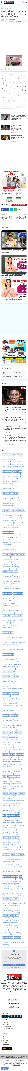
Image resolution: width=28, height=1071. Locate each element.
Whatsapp (15, 209)
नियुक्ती (4, 815)
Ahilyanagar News (19, 456)
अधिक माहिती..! (16, 1065)
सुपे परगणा (5, 930)
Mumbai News (16, 605)
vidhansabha (18, 732)
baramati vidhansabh (8, 486)
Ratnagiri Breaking (7, 678)
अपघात (16, 739)
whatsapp (21, 372)
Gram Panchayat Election (9, 549)
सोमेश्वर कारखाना (18, 935)
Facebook (6, 210)
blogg (17, 508)
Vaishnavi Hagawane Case (9, 730)
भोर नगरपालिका (6, 854)
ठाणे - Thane (6, 1024)
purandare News (7, 674)
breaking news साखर (7, 517)
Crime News (21, 522)
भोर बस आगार (5, 857)
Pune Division (6, 647)
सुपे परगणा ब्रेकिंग (12, 930)
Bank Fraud (21, 466)
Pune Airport (17, 639)
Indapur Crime (6, 556)
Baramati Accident (13, 469)
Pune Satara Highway (8, 652)
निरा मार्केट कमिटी (6, 818)
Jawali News (6, 569)
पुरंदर (14, 830)
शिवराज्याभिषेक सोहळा (7, 910)
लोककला (5, 1040)
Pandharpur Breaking (17, 615)
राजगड (4, 883)
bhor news (5, 503)
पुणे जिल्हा (5, 827)
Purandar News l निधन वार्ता (9, 669)
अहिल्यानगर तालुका (7, 744)
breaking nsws (17, 517)
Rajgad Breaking (16, 674)
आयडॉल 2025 (6, 752)
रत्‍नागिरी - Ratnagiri (8, 1028)
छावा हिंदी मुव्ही (6, 788)
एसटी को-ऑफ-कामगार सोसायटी (9, 769)
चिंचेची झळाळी (17, 781)
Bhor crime (12, 500)
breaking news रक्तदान (17, 515)
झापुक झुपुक (18, 803)
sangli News (6, 686)
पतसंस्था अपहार (6, 822)
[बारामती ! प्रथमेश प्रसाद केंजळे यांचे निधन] (14, 395)
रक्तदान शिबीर (6, 881)
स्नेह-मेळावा (5, 942)
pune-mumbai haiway (8, 654)
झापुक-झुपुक (5, 805)
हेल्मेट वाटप (5, 944)
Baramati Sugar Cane (8, 483)
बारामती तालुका (16, 842)
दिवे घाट (20, 810)
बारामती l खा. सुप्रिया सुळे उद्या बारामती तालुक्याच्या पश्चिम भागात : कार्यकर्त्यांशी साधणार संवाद (13, 275)
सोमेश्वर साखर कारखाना (7, 940)
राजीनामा (17, 883)
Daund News (14, 530)
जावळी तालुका (22, 793)
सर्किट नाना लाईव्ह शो (16, 918)
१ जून (4, 454)
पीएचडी (19, 825)
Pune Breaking (6, 642)
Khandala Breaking (18, 576)
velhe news (5, 732)
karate (16, 571)
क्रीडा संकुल (9, 776)
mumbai (13, 603)
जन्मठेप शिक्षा (13, 788)
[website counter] (11, 1018)
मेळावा (20, 876)
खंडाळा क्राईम (16, 776)
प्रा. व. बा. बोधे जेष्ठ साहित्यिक (13, 835)
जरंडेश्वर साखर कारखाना (7, 791)
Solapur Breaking (7, 700)
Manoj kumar (17, 600)
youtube (21, 376)
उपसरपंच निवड (20, 759)
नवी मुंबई (11, 813)
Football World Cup (7, 539)
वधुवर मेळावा (5, 893)
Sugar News (17, 718)
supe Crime (16, 720)
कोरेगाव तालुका (17, 774)
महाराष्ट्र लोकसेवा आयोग (8, 864)
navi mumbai (6, 613)
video (11, 732)
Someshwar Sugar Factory (9, 705)
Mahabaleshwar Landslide (9, 598)
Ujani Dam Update (17, 725)
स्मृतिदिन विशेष (20, 942)
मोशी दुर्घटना (11, 879)
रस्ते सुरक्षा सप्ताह (14, 881)
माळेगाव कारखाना (6, 866)
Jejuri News (13, 569)
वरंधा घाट (21, 893)
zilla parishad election (8, 739)
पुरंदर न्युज (12, 832)
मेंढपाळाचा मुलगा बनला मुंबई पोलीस (10, 876)
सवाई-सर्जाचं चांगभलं (7, 920)
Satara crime (16, 693)
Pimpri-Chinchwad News (8, 635)
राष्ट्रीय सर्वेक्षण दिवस (18, 888)
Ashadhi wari (19, 461)
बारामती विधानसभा (6, 847)
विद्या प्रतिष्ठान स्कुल (14, 900)
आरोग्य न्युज (17, 752)
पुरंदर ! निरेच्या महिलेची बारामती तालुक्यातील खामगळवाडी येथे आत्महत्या (15, 420)
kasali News (5, 574)
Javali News (6, 564)
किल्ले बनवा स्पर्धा (6, 771)
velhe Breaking (21, 730)
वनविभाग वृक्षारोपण (14, 893)
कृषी (4, 1036)
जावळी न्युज (5, 796)
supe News (5, 722)
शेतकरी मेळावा (17, 910)
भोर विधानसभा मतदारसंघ (8, 859)
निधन (16, 813)
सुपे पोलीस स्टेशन (6, 932)
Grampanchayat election (9, 552)
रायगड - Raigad (7, 1026)
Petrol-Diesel (6, 617)
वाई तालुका (5, 896)
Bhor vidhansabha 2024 (8, 508)
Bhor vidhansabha (7, 505)
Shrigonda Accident (15, 698)
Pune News (19, 649)
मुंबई (12, 871)
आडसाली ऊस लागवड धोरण (8, 749)
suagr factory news (7, 713)
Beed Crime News (7, 493)
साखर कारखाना (14, 922)
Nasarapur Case (7, 610)
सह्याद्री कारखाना (6, 922)
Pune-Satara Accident (8, 657)
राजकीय (20, 881)
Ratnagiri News (17, 678)
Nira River (18, 613)
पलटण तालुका (19, 822)
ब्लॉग (22, 847)
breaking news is (7, 515)
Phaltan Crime (15, 622)
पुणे (23, 825)
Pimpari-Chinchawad (8, 627)
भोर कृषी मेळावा (9, 852)
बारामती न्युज (13, 844)
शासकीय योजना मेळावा (7, 908)
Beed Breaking (17, 491)
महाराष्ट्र (13, 861)
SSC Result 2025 (6, 708)
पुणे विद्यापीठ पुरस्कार (7, 830)
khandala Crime (16, 578)
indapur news (15, 556)
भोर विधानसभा (13, 857)
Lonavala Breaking (18, 593)
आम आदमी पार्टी (19, 749)
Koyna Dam (17, 588)
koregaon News (15, 586)
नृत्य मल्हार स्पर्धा (19, 820)
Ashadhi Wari (6, 464)
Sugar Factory (14, 715)
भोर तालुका (17, 852)
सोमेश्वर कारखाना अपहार (7, 937)
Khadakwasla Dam (14, 574)
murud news (6, 608)
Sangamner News (17, 683)
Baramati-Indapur (7, 491)
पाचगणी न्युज (5, 825)
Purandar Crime (17, 664)
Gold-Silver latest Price (15, 542)
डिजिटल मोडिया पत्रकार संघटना (9, 808)
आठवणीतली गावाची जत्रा (8, 747)
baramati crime (16, 474)
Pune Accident (6, 637)
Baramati (5, 469)
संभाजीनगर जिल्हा (6, 918)
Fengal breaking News (8, 535)
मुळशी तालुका (6, 874)
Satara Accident (7, 691)
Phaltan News (14, 625)
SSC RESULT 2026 (16, 708)
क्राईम (4, 776)
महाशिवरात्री (17, 864)
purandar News (6, 666)
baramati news (6, 481)
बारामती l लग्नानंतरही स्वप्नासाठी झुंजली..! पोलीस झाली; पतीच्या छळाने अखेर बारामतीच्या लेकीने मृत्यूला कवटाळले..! (13, 251)
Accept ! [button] (5, 1068)
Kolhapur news (6, 586)
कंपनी (19, 769)
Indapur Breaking (20, 554)
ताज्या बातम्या (5, 810)
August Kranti (6, 466)
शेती (18, 913)
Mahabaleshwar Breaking (9, 596)
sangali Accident (7, 683)
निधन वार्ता (21, 813)
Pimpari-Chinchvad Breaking (10, 630)
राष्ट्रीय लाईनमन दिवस (7, 888)
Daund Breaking (14, 527)
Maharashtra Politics (7, 600)
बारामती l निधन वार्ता (7, 842)
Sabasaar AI (6, 681)
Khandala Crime (7, 581)
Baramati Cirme (6, 474)
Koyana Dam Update (8, 588)
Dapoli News (6, 527)
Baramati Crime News (17, 478)
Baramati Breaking (7, 471)
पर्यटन (4, 1038)
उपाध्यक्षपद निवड (6, 761)
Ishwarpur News (6, 561)
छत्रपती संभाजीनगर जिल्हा (8, 786)
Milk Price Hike (6, 603)
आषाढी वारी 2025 (19, 754)
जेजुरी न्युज (5, 803)
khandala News (16, 581)
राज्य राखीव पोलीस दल (19, 886)
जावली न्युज (5, 793)
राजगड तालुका (10, 883)
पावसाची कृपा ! (13, 825)
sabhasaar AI (14, 681)
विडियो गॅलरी (6, 1045)
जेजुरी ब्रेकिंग (11, 803)
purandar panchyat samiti (9, 671)
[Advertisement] (14, 38)
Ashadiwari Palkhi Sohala (17, 464)
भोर (3, 852)
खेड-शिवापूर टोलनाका (15, 779)
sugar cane (16, 713)
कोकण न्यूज (16, 1056)
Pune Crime (5, 644)
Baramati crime (16, 476)
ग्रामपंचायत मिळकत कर (7, 781)
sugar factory (6, 715)
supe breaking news (7, 720)
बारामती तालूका (6, 844)
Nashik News (15, 610)
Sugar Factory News (7, 718)
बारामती (17, 839)
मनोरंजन (5, 1042)
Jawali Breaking (6, 566)
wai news (5, 737)
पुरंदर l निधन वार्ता (20, 830)
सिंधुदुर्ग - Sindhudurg (8, 1031)
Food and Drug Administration (10, 537)
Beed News (15, 493)
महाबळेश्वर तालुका (6, 861)
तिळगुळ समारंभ (13, 810)
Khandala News (6, 583)
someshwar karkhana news (9, 703)
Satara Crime (6, 696)
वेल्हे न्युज (16, 903)
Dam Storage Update (8, 525)
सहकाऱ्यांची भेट (16, 920)
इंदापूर (4, 757)
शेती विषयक (5, 915)
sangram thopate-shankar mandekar (12, 688)
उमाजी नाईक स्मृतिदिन (16, 761)
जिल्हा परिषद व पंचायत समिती (9, 800)
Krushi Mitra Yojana (7, 591)
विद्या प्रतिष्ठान (5, 900)
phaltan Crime (6, 622)
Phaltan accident (15, 617)
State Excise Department (8, 710)
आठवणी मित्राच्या (16, 744)
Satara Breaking (7, 693)
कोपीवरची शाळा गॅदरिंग (7, 774)
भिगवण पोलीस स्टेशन (19, 849)
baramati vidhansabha (8, 488)
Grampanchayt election (8, 554)
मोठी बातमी (5, 879)
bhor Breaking (6, 498)
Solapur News (16, 700)
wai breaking (6, 735)
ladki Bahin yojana (7, 593)
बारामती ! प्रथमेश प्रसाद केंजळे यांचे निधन (15, 410)
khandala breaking (7, 576)
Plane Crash (19, 635)
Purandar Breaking (7, 664)
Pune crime (21, 642)
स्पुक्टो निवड (12, 942)
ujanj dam (12, 727)
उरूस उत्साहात (5, 764)
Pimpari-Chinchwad (7, 632)
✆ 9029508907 (19, 1057)
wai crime (21, 735)
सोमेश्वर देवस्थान (17, 937)
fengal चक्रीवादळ (18, 535)
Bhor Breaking (14, 498)
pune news (5, 649)
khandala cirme (6, 578)
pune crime (14, 642)
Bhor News (12, 503)
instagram (8, 376)
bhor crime (5, 500)
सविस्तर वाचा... (18, 991)
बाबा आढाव (11, 839)
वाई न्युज (11, 896)
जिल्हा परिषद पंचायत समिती (8, 798)
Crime (15, 522)
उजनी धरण (13, 759)
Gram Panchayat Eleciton (9, 547)
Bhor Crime (19, 500)
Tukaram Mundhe (7, 725)
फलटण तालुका (16, 837)
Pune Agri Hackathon (8, 639)
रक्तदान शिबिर (19, 879)
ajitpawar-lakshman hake (9, 459)
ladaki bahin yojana (18, 591)
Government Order (7, 544)
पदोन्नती (12, 822)
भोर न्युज (13, 854)
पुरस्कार (4, 835)
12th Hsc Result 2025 (11, 454)
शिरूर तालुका (16, 908)
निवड (13, 818)
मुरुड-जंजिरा (17, 871)
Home (2, 7)
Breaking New (6, 513)
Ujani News (5, 727)
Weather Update (13, 737)
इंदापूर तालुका (10, 757)
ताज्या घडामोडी (20, 808)
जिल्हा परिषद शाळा (20, 800)
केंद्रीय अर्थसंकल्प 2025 (16, 771)
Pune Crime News (14, 644)
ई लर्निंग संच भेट (6, 759)
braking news (6, 510)
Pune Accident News (16, 637)
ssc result (19, 705)
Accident (20, 454)
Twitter (11, 209)
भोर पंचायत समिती (20, 854)
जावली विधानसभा (13, 793)
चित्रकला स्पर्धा (6, 783)
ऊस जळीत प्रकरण (20, 764)
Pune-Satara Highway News (9, 659)
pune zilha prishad (19, 652)
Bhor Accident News (16, 496)
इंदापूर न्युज (17, 757)
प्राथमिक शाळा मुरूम (7, 837)
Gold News (5, 542)
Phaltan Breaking (17, 620)
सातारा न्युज (12, 927)
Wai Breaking (14, 735)
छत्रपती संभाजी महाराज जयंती (16, 783)
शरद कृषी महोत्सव (14, 905)
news (12, 613)
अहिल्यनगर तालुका (16, 742)
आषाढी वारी (12, 754)
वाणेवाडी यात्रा (15, 898)
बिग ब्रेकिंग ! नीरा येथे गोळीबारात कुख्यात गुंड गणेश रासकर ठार (15, 429)
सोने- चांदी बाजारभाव (16, 932)
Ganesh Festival (17, 539)
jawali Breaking (14, 564)
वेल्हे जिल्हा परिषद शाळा (7, 903)
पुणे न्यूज (16, 827)
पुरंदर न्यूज (18, 832)
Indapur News (14, 559)
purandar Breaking (16, 661)
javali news (14, 561)
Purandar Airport (6, 661)
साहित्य (18, 927)
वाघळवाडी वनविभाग (19, 896)
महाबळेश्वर (17, 859)
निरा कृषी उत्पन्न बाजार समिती (13, 815)
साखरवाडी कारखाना (14, 925)
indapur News (6, 559)
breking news (14, 520)
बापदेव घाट (5, 839)
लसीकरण (5, 891)
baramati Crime (6, 476)
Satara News (6, 698)
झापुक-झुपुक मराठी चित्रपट (15, 805)
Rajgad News (15, 676)
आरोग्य (12, 752)
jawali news (15, 566)
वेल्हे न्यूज (22, 903)
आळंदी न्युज (5, 754)
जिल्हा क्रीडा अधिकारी (14, 796)
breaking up (6, 520)
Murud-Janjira (14, 608)
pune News (12, 649)
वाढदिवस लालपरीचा (7, 898)
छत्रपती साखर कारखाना (19, 786)
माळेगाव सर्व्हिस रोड (6, 869)
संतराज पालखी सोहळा (14, 915)
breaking (13, 510)
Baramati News (15, 481)
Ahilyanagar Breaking (8, 456)
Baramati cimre (17, 471)
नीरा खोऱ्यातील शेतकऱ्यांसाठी (8, 820)
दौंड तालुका (5, 813)
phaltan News (6, 625)
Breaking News (14, 513)
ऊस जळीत (12, 764)
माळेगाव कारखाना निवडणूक (17, 866)
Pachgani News (6, 615)
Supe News (12, 722)
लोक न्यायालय (12, 891)
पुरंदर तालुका (5, 832)
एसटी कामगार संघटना (7, 766)
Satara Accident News (18, 691)
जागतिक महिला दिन (18, 791)
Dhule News (21, 530)
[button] (26, 2)
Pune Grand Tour (15, 647)
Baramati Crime (6, 478)
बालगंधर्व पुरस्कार (15, 847)
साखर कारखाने (6, 925)
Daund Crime (6, 530)
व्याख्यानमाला (5, 905)
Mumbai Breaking (7, 605)
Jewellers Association (8, 571)
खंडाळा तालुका (6, 779)
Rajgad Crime (6, 676)
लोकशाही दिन (19, 891)
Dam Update (18, 525)
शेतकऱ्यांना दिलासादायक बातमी (9, 913)
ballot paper (14, 466)
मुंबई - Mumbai (6, 1022)
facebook (9, 372)
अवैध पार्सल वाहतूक (7, 742)
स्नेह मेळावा (16, 940)
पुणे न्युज (10, 827)
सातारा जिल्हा (5, 927)
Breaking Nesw (20, 510)
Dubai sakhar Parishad (8, 532)
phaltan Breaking (7, 620)
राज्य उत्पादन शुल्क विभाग (8, 886)
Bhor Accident (6, 496)
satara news (14, 696)
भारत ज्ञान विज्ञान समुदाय (8, 849)
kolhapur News (15, 583)
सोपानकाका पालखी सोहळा (8, 935)
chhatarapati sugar (7, 522)
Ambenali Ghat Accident (8, 461)
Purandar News (15, 666)
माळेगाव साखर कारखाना (17, 869)
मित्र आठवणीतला (6, 871)
